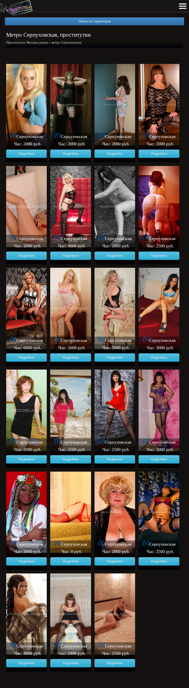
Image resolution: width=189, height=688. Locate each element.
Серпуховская (29, 136)
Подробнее (26, 153)
